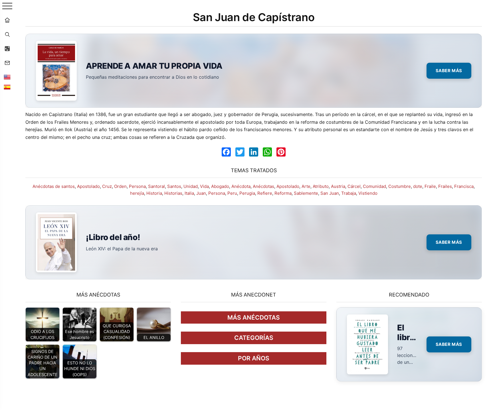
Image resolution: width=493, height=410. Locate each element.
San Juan (329, 193)
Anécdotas (263, 186)
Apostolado (88, 186)
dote (417, 186)
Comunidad (374, 186)
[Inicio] (7, 20)
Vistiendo (367, 193)
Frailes (445, 186)
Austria (338, 186)
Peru (232, 193)
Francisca (464, 186)
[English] (7, 77)
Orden (120, 186)
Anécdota (240, 186)
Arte (306, 186)
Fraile (430, 186)
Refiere (264, 193)
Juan (201, 193)
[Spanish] (7, 87)
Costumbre (399, 186)
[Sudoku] (7, 48)
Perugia (247, 193)
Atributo (321, 186)
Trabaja (348, 193)
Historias (173, 193)
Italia (189, 193)
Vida (204, 186)
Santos (174, 186)
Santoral (156, 186)
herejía (137, 193)
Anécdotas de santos (54, 186)
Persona (137, 186)
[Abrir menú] (7, 6)
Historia (154, 193)
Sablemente (306, 193)
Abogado (220, 186)
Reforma (283, 193)
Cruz (107, 186)
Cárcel (354, 186)
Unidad (190, 186)
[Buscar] (7, 34)
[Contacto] (7, 62)
